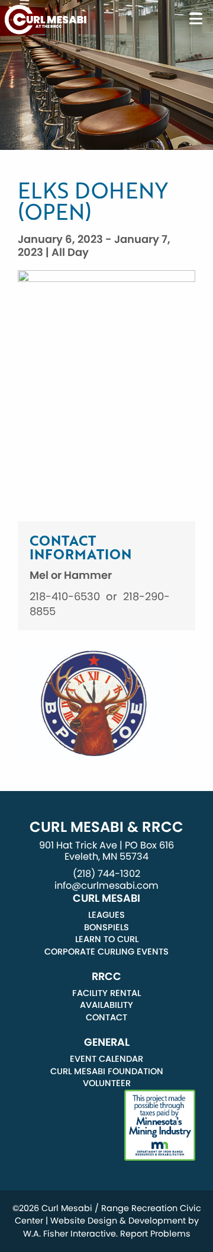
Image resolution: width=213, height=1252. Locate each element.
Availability (106, 1005)
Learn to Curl (106, 939)
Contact (106, 1017)
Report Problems (155, 1234)
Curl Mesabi (106, 898)
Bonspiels (106, 927)
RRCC (106, 976)
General (107, 1042)
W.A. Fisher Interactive (69, 1234)
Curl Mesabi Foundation (106, 1071)
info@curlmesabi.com (106, 885)
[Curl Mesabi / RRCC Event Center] (45, 18)
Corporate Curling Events (106, 952)
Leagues (106, 915)
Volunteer (107, 1083)
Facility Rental (106, 993)
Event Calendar (106, 1059)
